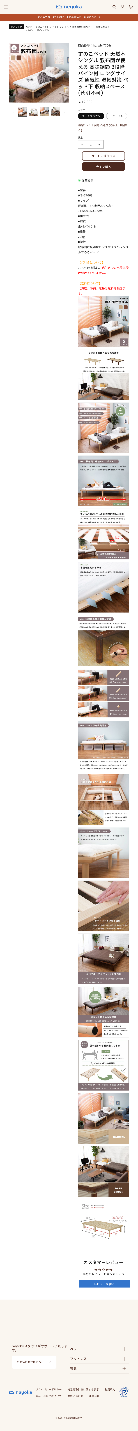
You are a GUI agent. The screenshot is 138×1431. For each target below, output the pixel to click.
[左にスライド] (13, 112)
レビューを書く (104, 1284)
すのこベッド (42, 26)
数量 (80, 137)
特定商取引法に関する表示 (83, 1389)
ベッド (29, 26)
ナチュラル (116, 116)
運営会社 (94, 1396)
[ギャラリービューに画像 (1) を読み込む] (22, 111)
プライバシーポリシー (49, 1389)
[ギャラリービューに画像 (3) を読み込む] (44, 111)
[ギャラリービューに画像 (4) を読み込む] (55, 111)
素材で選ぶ (101, 26)
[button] (6, 7)
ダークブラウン (91, 116)
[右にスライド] (65, 112)
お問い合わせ (75, 1396)
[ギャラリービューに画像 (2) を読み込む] (33, 111)
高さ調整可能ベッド (82, 26)
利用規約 (110, 1389)
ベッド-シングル (60, 26)
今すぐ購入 (103, 167)
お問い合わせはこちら (30, 1362)
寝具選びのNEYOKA (73, 1417)
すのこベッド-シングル (37, 30)
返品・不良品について (49, 1396)
